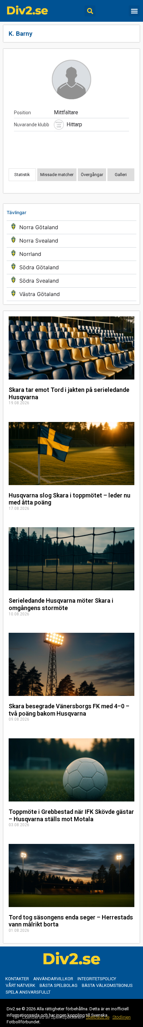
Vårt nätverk (20, 985)
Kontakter (17, 978)
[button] (89, 10)
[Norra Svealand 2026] (71, 240)
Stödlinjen (121, 1017)
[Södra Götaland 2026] (71, 267)
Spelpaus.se (97, 1017)
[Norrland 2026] (71, 254)
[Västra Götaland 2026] (71, 294)
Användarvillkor (53, 978)
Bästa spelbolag (58, 985)
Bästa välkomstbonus (107, 985)
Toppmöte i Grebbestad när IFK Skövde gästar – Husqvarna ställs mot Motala (71, 815)
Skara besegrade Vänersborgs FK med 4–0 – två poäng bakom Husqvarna (69, 710)
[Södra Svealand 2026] (71, 280)
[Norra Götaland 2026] (71, 227)
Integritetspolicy (96, 978)
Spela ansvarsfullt (28, 992)
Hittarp (74, 124)
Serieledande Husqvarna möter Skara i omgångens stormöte (61, 604)
